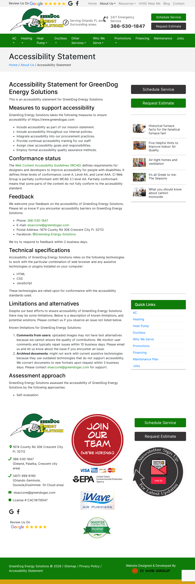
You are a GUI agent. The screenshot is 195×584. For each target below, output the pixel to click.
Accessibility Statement (26, 571)
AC (14, 38)
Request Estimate (168, 26)
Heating (26, 38)
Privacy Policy (89, 566)
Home (13, 65)
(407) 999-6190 (24, 476)
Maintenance (163, 38)
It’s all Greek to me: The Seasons (162, 176)
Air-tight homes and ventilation (163, 161)
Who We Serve (99, 40)
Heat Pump (41, 40)
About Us (27, 65)
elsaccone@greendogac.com (48, 225)
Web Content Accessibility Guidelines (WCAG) (48, 165)
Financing (142, 38)
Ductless (60, 38)
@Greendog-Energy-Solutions (54, 234)
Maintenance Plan (145, 359)
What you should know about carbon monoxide (165, 192)
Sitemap (70, 566)
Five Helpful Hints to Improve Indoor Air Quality (163, 146)
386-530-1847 (127, 26)
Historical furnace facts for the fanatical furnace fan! (164, 129)
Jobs (180, 38)
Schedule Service (168, 17)
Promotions (122, 38)
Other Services (77, 40)
